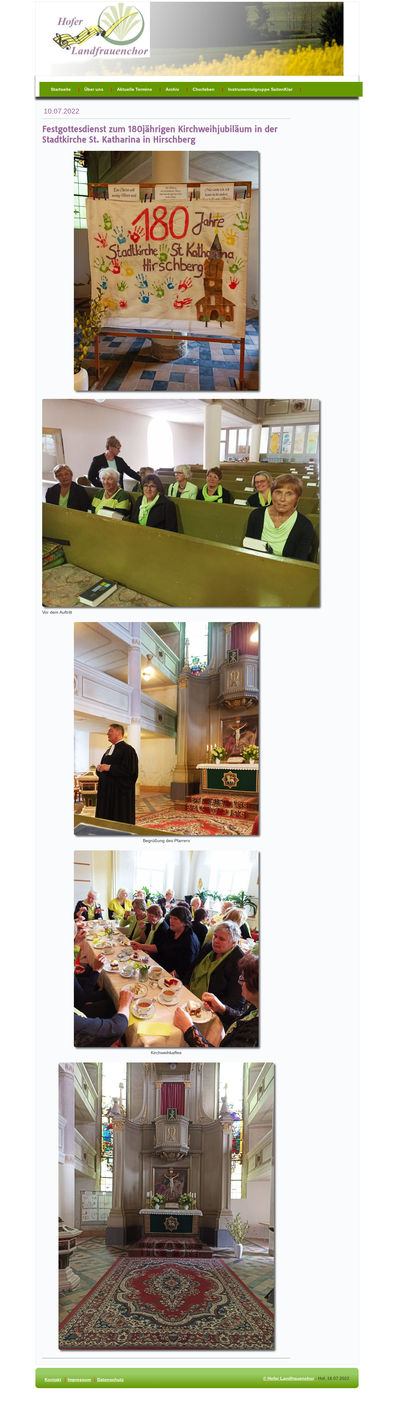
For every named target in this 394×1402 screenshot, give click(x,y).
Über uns (93, 89)
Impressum (79, 1379)
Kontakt (53, 1379)
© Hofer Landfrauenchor (288, 1378)
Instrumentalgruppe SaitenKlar (260, 89)
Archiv (172, 89)
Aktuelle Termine (134, 89)
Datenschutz (110, 1379)
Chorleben (204, 89)
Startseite (61, 89)
